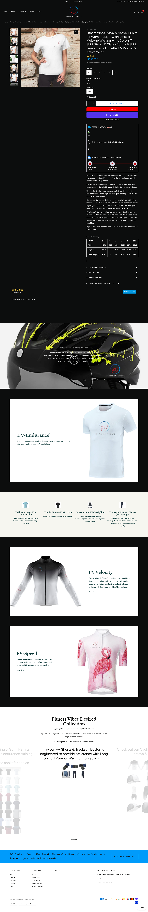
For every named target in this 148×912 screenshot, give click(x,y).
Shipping (96, 62)
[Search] (134, 12)
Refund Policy (36, 877)
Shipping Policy (37, 883)
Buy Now (112, 109)
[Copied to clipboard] (119, 283)
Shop (13, 12)
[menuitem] (7, 11)
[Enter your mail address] (136, 882)
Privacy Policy (36, 880)
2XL (115, 72)
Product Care (92, 272)
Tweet (100, 283)
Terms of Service (37, 886)
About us (22, 12)
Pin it (108, 283)
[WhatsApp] (114, 283)
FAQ (38, 12)
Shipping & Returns (95, 277)
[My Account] (138, 12)
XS (89, 72)
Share (91, 283)
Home (6, 12)
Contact (31, 12)
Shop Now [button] (92, 592)
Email (99, 879)
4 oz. (89, 91)
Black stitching (88, 82)
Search (34, 874)
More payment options (112, 119)
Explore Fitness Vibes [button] (125, 856)
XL (110, 72)
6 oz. (96, 91)
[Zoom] (76, 32)
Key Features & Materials (98, 267)
